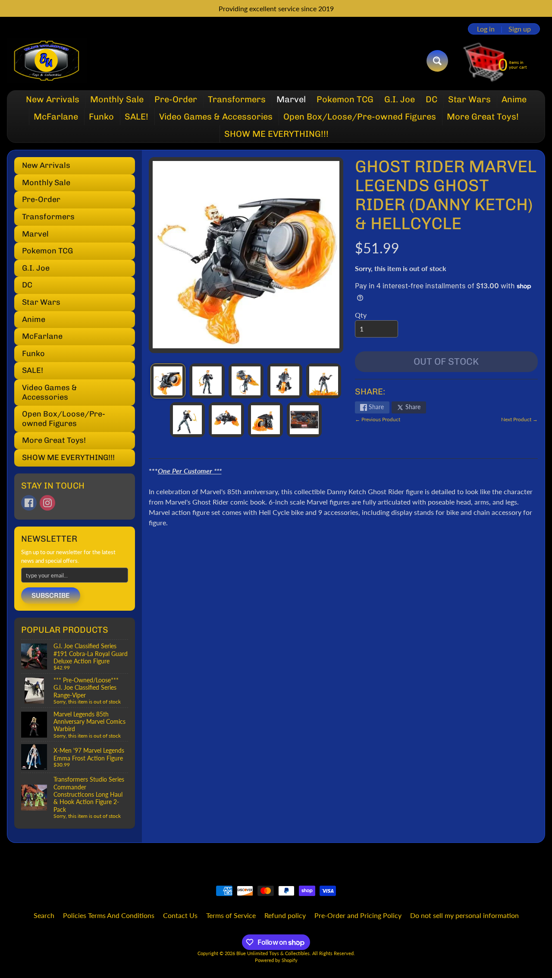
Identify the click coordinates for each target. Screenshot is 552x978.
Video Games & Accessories (216, 116)
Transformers (237, 99)
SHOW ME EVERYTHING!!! (276, 134)
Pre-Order (175, 99)
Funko (101, 116)
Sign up (519, 28)
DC (431, 99)
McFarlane (56, 116)
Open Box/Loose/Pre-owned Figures (359, 116)
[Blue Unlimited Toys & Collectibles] (47, 60)
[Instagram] (47, 503)
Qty (361, 315)
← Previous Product (377, 419)
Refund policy (285, 915)
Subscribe (50, 595)
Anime (514, 99)
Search (44, 915)
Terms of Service (231, 915)
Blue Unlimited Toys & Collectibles (273, 953)
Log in (486, 28)
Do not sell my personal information (464, 915)
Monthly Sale (117, 99)
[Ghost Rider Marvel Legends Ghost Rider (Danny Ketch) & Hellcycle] (168, 380)
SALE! (136, 116)
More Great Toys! (483, 116)
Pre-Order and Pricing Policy (357, 915)
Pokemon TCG (345, 99)
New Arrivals (52, 99)
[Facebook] (29, 503)
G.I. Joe (399, 99)
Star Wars (469, 99)
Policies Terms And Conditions (108, 915)
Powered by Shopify (276, 960)
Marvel (291, 99)
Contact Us (180, 915)
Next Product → (519, 419)
